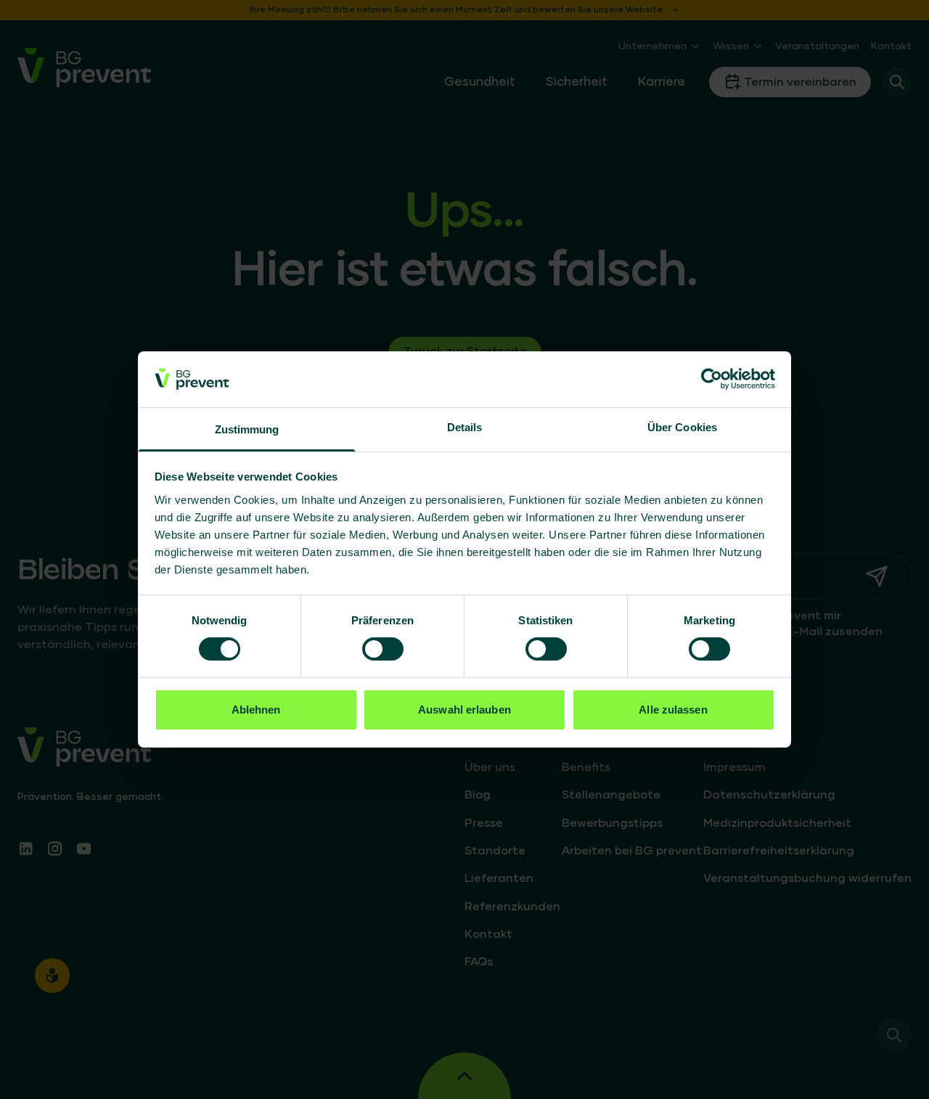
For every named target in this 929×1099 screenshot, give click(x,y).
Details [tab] (465, 427)
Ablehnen (256, 709)
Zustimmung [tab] (247, 429)
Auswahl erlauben (464, 709)
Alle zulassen (673, 709)
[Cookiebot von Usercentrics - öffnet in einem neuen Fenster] (711, 379)
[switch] (383, 649)
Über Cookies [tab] (682, 427)
